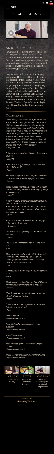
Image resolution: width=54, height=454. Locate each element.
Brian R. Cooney (27, 14)
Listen (27, 376)
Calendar (11, 376)
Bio (31, 399)
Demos (25, 399)
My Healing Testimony (27, 401)
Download (43, 376)
